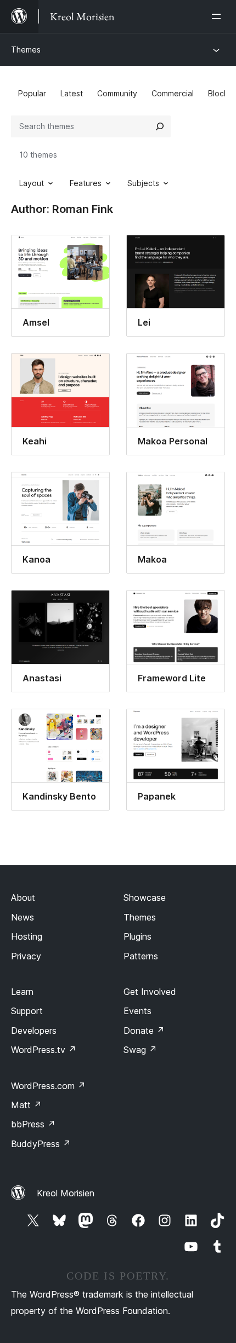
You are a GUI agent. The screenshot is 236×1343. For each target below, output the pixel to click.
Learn (22, 991)
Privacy (26, 956)
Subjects (143, 183)
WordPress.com (48, 1085)
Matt (26, 1104)
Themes (26, 49)
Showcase (144, 897)
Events (137, 1010)
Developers (34, 1030)
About (23, 897)
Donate (144, 1030)
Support (27, 1010)
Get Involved (149, 991)
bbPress (33, 1124)
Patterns (140, 956)
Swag (140, 1049)
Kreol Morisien (65, 1193)
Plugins (137, 936)
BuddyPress (41, 1143)
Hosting (26, 936)
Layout (31, 183)
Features (86, 183)
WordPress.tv (43, 1049)
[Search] (160, 126)
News (22, 917)
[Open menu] (218, 16)
